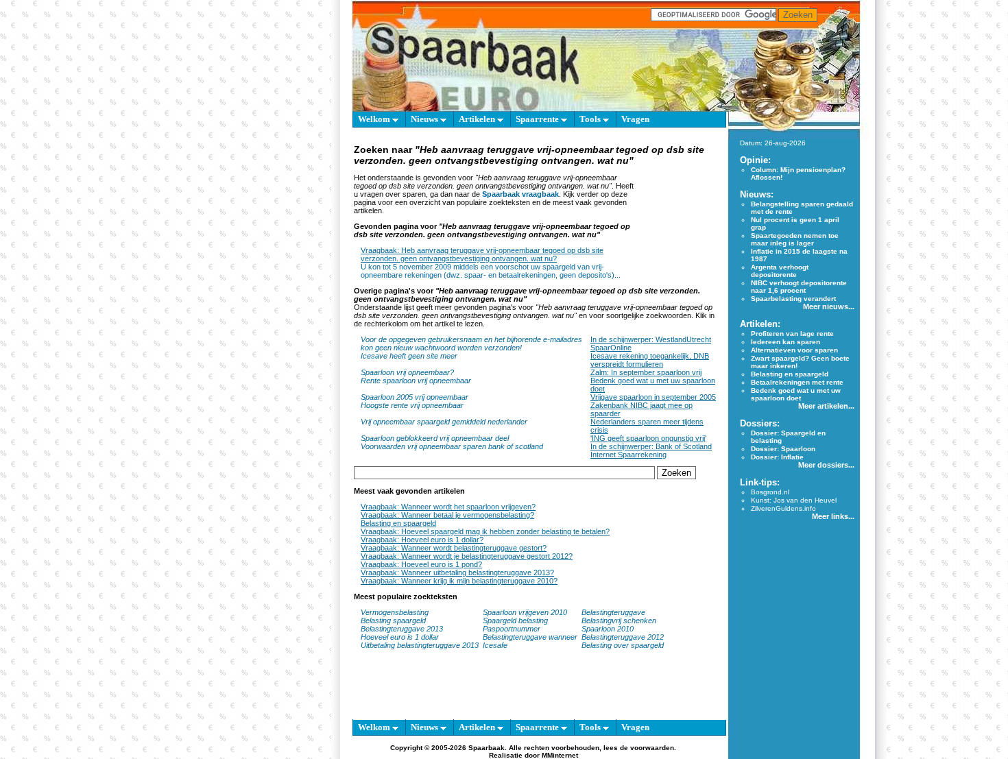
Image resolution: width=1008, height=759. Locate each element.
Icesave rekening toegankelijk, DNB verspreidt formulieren (649, 360)
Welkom (375, 119)
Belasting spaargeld (393, 620)
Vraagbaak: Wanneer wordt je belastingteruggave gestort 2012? (467, 556)
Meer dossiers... (826, 465)
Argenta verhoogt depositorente (779, 270)
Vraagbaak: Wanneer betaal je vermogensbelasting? (447, 515)
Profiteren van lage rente (792, 333)
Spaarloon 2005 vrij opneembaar (414, 397)
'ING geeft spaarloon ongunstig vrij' (648, 438)
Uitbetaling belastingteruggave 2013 (420, 645)
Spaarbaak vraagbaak (520, 194)
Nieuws (425, 119)
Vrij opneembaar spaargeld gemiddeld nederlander (444, 422)
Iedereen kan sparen (785, 342)
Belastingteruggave (613, 612)
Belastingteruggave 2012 (622, 637)
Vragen (635, 119)
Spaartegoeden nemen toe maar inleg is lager (795, 239)
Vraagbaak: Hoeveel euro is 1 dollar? (422, 539)
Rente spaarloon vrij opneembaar (416, 380)
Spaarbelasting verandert (793, 298)
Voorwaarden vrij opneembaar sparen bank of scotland (452, 446)
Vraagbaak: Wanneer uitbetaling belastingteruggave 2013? (457, 572)
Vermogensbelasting (395, 612)
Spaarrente (538, 119)
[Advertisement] (676, 208)
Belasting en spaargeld (398, 523)
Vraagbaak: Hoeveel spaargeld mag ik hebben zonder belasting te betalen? (485, 531)
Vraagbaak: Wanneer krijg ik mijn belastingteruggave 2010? (459, 581)
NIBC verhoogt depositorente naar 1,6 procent (799, 286)
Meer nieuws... (828, 306)
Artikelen (478, 119)
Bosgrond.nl (770, 492)
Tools (591, 119)
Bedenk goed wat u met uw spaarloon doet (796, 394)
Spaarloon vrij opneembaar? (407, 372)
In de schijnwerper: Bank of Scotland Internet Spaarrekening (651, 450)
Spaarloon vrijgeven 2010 (525, 612)
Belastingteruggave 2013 (402, 629)
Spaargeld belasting (515, 620)
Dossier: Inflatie (777, 457)
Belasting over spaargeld (622, 645)
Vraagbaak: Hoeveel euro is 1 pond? (421, 564)
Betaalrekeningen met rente (797, 382)
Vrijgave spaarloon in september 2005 (653, 397)
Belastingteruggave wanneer (530, 637)
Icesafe (495, 645)
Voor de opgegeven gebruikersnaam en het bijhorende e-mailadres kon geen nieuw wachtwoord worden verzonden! (471, 343)
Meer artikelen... (826, 406)
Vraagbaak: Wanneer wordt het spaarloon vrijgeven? (448, 507)
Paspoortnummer (511, 629)
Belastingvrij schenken (618, 620)
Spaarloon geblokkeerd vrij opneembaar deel (435, 438)
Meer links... (833, 516)
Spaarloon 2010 (608, 629)
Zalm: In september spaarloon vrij (645, 372)
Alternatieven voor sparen (794, 350)
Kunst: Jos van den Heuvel (794, 500)
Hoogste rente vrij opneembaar (412, 405)
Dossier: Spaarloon (783, 449)
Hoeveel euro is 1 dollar (400, 637)
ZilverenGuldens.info (783, 508)
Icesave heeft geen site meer (409, 356)
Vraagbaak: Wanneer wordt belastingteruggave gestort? (454, 548)
